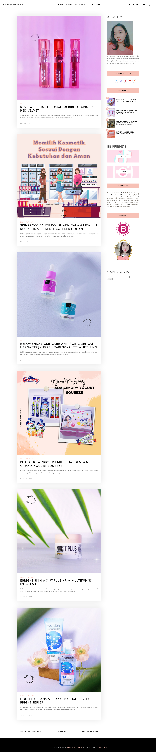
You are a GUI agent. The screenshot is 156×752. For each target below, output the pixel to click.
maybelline (130, 202)
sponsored (135, 204)
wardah (126, 206)
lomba (131, 200)
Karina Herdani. (75, 747)
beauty (23, 104)
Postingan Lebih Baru (30, 732)
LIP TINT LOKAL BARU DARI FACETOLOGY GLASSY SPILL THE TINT (126, 112)
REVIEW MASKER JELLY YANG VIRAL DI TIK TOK (125, 133)
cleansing (125, 195)
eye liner (118, 197)
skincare (124, 204)
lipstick (125, 200)
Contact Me (94, 4)
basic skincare (27, 577)
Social (69, 4)
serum (117, 204)
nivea (136, 202)
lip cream (110, 200)
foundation (126, 197)
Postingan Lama (90, 732)
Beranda (62, 732)
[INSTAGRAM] (123, 177)
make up (115, 202)
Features (79, 4)
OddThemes (101, 747)
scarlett (109, 204)
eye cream (110, 197)
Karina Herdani (13, 5)
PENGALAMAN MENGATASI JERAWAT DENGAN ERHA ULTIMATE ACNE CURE (126, 123)
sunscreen (113, 207)
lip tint (118, 200)
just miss (136, 198)
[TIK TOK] (123, 162)
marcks (124, 202)
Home (60, 4)
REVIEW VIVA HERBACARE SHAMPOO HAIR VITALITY (126, 100)
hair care (110, 198)
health (117, 198)
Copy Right (134, 195)
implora (129, 198)
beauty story (26, 222)
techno (120, 206)
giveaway (135, 197)
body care (116, 195)
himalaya (123, 198)
